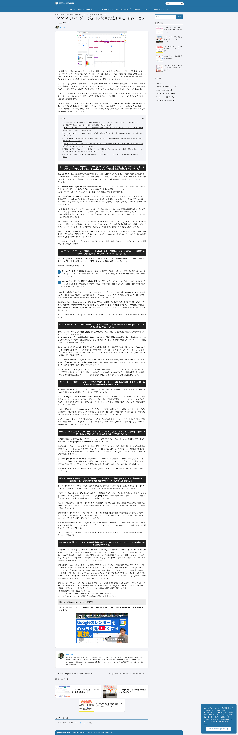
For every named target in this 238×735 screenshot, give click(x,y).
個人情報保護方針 (107, 732)
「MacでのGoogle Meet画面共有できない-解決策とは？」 (76, 674)
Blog (157, 83)
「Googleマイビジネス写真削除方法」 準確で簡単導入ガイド (127, 674)
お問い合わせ (96, 732)
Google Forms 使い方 (105, 9)
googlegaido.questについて (82, 732)
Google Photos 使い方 (123, 9)
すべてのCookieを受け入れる (218, 729)
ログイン (79, 722)
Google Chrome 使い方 (142, 9)
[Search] (182, 3)
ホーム (72, 9)
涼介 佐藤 (62, 27)
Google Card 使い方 (160, 9)
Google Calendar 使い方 (86, 9)
